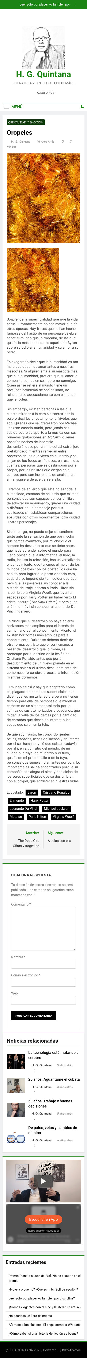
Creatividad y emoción (25, 122)
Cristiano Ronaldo (56, 792)
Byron (31, 792)
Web (14, 993)
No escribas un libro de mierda (30, 1316)
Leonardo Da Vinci (23, 809)
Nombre (18, 957)
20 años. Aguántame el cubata (54, 1079)
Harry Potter (39, 800)
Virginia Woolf (63, 817)
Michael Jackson (56, 809)
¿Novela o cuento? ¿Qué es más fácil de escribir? (43, 1289)
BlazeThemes (71, 1350)
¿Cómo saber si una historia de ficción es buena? (43, 1333)
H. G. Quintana (43, 74)
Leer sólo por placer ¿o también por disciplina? (45, 4)
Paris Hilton (37, 817)
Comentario (21, 904)
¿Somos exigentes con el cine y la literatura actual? (45, 1307)
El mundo (17, 800)
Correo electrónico (25, 975)
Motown (16, 817)
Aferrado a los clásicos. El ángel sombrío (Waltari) (44, 1325)
